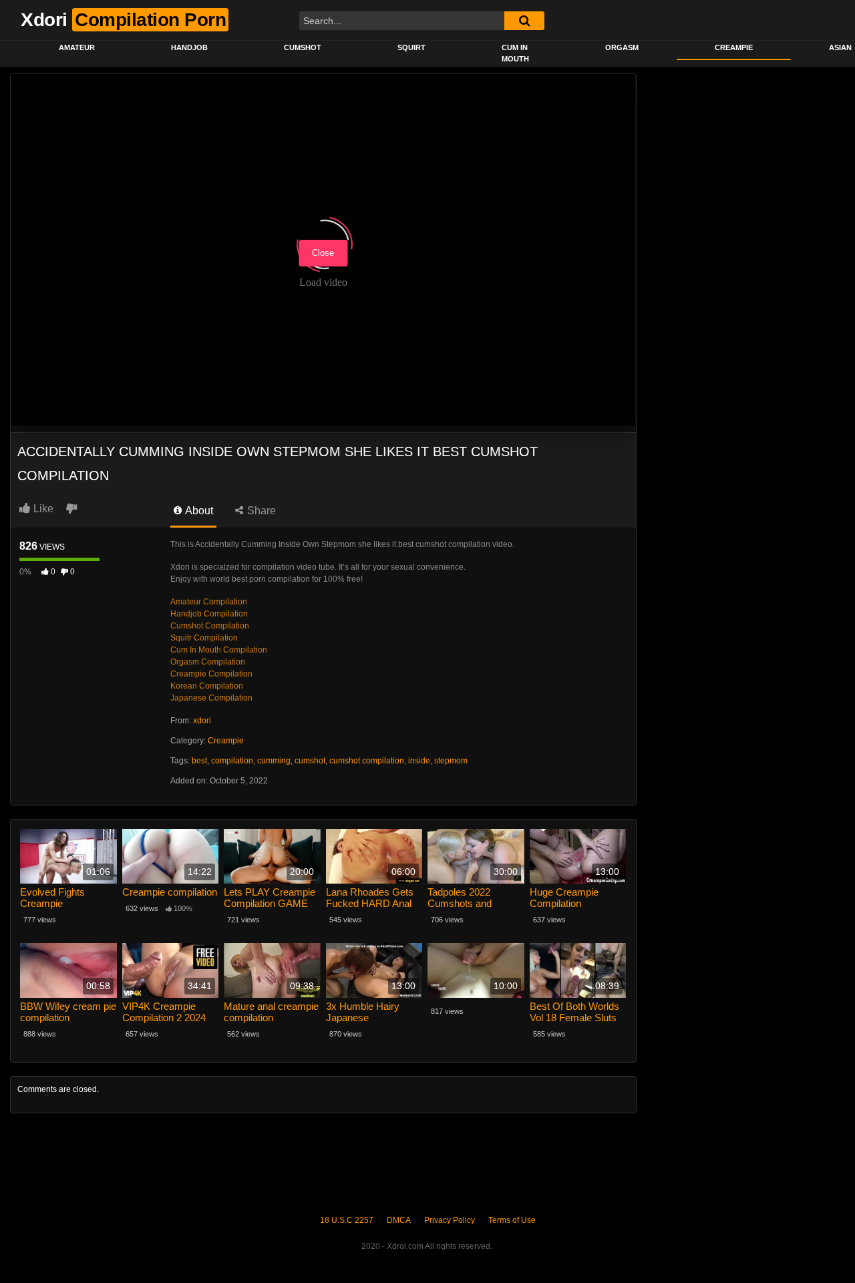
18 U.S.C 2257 (346, 1220)
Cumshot (302, 47)
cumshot (310, 760)
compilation (232, 760)
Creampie (734, 47)
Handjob (189, 47)
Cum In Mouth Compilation (218, 650)
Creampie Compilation (211, 674)
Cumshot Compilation (209, 625)
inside (419, 760)
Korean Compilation (206, 686)
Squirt (411, 47)
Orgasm (622, 47)
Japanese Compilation (211, 698)
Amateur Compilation (208, 601)
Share (260, 510)
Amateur (77, 47)
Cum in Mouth (515, 53)
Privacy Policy (449, 1220)
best (199, 760)
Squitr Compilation (204, 638)
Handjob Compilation (209, 613)
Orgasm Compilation (207, 662)
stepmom (451, 760)
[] (524, 20)
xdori (202, 720)
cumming (274, 760)
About (198, 510)
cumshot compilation (366, 760)
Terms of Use (512, 1220)
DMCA (399, 1220)
